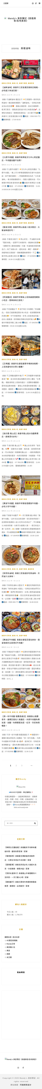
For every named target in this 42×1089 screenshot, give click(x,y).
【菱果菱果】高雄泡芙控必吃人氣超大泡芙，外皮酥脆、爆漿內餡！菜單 (20, 867)
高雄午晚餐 (23, 83)
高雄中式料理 (6, 635)
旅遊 (8, 954)
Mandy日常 (11, 944)
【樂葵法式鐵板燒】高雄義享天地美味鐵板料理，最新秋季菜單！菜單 (20, 849)
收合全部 (16, 937)
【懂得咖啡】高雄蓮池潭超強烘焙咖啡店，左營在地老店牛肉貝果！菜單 (20, 858)
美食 (8, 951)
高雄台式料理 (6, 83)
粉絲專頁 (21, 972)
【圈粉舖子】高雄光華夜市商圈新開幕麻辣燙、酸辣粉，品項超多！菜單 (20, 884)
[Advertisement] (21, 1015)
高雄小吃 (15, 83)
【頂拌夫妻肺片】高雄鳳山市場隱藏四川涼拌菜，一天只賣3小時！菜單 (20, 875)
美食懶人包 (11, 947)
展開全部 (8, 937)
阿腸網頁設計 (25, 1085)
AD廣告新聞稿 (12, 940)
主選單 (5, 3)
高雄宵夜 (31, 83)
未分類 (9, 957)
